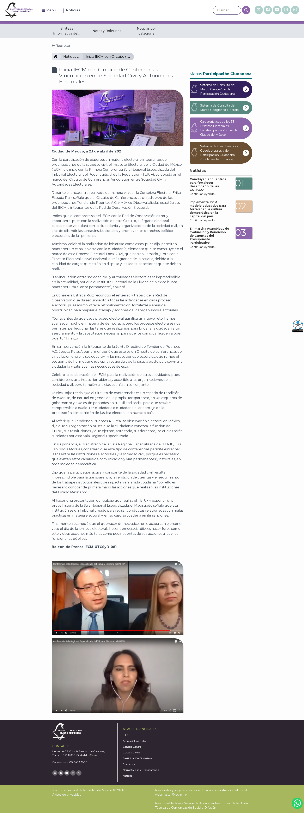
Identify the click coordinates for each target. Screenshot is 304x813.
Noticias (69, 57)
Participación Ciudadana (137, 758)
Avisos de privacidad (66, 794)
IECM (59, 57)
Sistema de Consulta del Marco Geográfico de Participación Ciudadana (217, 89)
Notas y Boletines (106, 31)
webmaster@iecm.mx (171, 794)
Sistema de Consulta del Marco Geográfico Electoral (219, 108)
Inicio (126, 735)
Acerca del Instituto (134, 740)
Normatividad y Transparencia (141, 769)
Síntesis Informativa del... (66, 30)
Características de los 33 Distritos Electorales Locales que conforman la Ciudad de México (218, 128)
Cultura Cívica (131, 752)
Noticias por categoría (146, 30)
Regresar (63, 46)
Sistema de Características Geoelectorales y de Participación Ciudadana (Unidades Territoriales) (219, 152)
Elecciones (129, 764)
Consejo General (132, 746)
